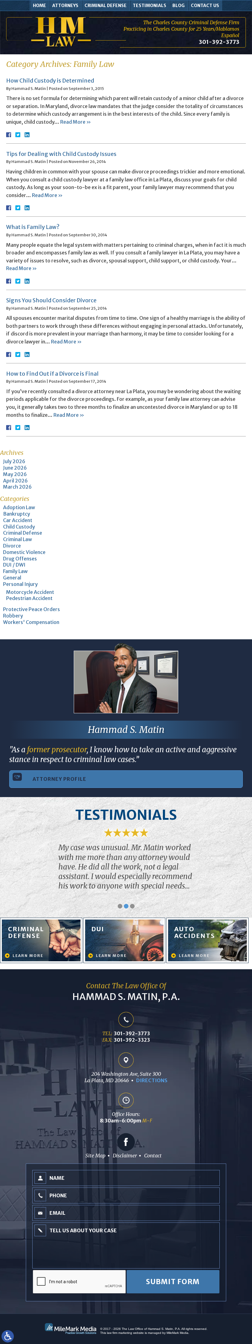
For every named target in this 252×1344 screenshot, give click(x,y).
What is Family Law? (33, 226)
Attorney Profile (59, 779)
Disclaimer (125, 1155)
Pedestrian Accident (29, 598)
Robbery (13, 616)
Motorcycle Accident (30, 592)
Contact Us (205, 5)
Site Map (95, 1155)
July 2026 (14, 461)
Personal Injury (20, 584)
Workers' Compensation (31, 622)
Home (39, 5)
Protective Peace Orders (31, 609)
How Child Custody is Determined (50, 80)
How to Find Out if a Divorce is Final (52, 373)
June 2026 (15, 468)
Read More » (75, 122)
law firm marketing (119, 1332)
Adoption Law (19, 507)
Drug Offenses (20, 559)
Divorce (12, 546)
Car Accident (17, 520)
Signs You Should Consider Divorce (51, 300)
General (12, 578)
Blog (178, 5)
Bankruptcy (16, 514)
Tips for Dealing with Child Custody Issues (61, 153)
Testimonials (149, 5)
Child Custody (19, 527)
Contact (153, 1155)
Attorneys (65, 5)
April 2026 (15, 481)
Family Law (15, 571)
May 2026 (15, 474)
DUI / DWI (14, 565)
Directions (151, 1080)
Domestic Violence (24, 552)
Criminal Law (17, 539)
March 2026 (17, 487)
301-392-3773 (219, 41)
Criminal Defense (106, 5)
